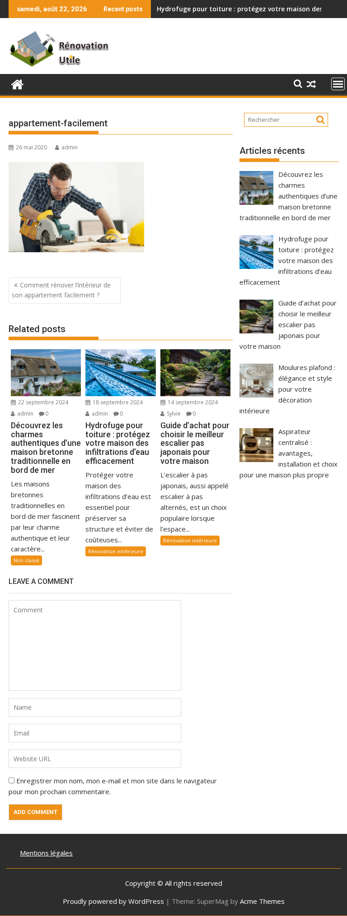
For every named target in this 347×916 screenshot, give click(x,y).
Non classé (26, 560)
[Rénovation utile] (17, 83)
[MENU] (338, 84)
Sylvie (173, 413)
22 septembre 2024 (42, 402)
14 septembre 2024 (192, 402)
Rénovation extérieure (115, 551)
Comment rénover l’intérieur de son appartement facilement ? (61, 290)
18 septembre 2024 (117, 402)
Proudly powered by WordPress (113, 901)
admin (69, 147)
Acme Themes (262, 901)
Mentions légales (46, 852)
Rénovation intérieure (190, 540)
